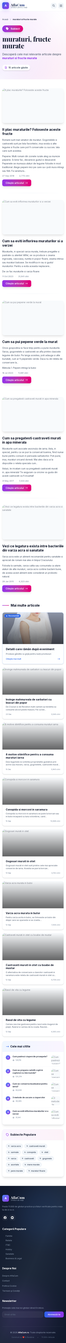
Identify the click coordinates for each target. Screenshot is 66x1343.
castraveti (29, 1158)
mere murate (33, 1164)
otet (46, 1152)
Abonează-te (54, 1314)
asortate (15, 1164)
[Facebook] (5, 1217)
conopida (31, 1152)
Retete (9, 1240)
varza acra (16, 1146)
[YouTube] (12, 1217)
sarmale (15, 1152)
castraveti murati (37, 1146)
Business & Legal (14, 1258)
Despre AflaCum (10, 1276)
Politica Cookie (9, 1286)
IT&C (8, 1245)
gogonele (47, 1158)
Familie (9, 1236)
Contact (6, 1281)
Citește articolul (15, 183)
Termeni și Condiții (11, 1291)
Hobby (9, 1249)
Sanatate (10, 1254)
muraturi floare (38, 1171)
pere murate (17, 1171)
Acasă (5, 19)
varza (13, 1158)
